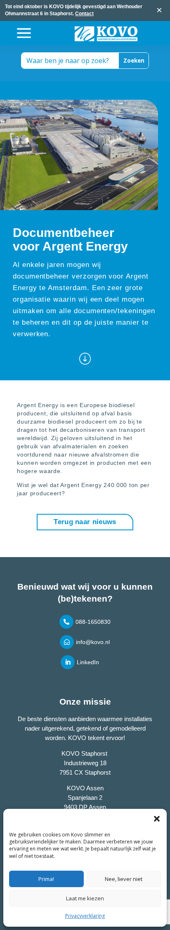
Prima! (46, 879)
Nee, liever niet (123, 879)
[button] (157, 819)
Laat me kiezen (85, 898)
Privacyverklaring (85, 915)
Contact (84, 13)
